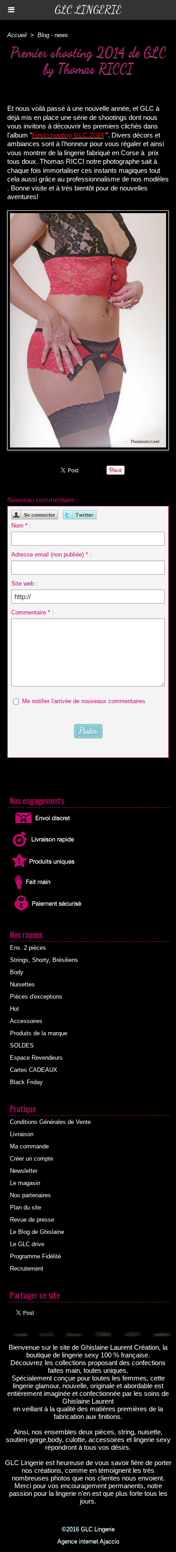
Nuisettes (22, 984)
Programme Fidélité (35, 1256)
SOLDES (22, 1045)
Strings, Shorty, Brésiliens (44, 960)
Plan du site (25, 1207)
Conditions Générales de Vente (50, 1122)
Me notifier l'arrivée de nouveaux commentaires (83, 701)
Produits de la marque (38, 1033)
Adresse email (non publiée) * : (51, 554)
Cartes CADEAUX (33, 1069)
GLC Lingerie (88, 9)
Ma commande (29, 1146)
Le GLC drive (27, 1244)
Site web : (24, 583)
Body (16, 972)
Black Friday (26, 1082)
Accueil (17, 35)
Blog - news (52, 35)
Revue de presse (32, 1219)
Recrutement (26, 1268)
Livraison (21, 1134)
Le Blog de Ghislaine (37, 1231)
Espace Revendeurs (36, 1057)
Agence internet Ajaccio (88, 1541)
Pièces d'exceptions (36, 996)
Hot (14, 1008)
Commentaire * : (32, 612)
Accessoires (26, 1021)
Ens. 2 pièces (28, 947)
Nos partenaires (30, 1195)
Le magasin (25, 1183)
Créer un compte (31, 1158)
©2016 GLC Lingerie (88, 1529)
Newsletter (23, 1170)
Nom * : (21, 525)
